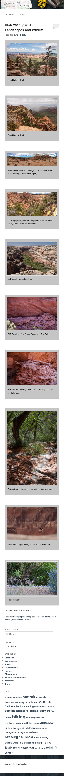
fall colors (31, 710)
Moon (31, 728)
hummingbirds (33, 717)
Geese (41, 616)
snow (29, 737)
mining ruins (19, 728)
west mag (40, 748)
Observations (11, 667)
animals (41, 697)
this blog (37, 742)
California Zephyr (14, 706)
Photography (19, 616)
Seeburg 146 (15, 736)
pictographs (22, 732)
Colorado (50, 706)
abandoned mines (13, 697)
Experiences (11, 660)
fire (39, 710)
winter (9, 752)
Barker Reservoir (11, 702)
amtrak (29, 696)
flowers (45, 710)
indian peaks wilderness (22, 723)
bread (35, 702)
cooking (10, 710)
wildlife (20, 619)
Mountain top (41, 728)
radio (32, 732)
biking (21, 702)
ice (42, 717)
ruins (37, 732)
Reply (28, 619)
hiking (47, 616)
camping (29, 706)
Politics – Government (15, 677)
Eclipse (20, 710)
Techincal (9, 680)
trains (46, 742)
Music (8, 664)
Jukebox (47, 723)
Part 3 (28, 610)
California (45, 702)
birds (27, 702)
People (8, 670)
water (17, 747)
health (8, 717)
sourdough (12, 742)
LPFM (7, 728)
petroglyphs (10, 732)
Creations (9, 657)
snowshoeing (41, 737)
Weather (28, 748)
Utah (14, 619)
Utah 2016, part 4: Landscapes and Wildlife (24, 27)
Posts (13, 646)
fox (52, 710)
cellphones (39, 706)
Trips (27, 616)
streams (26, 742)
